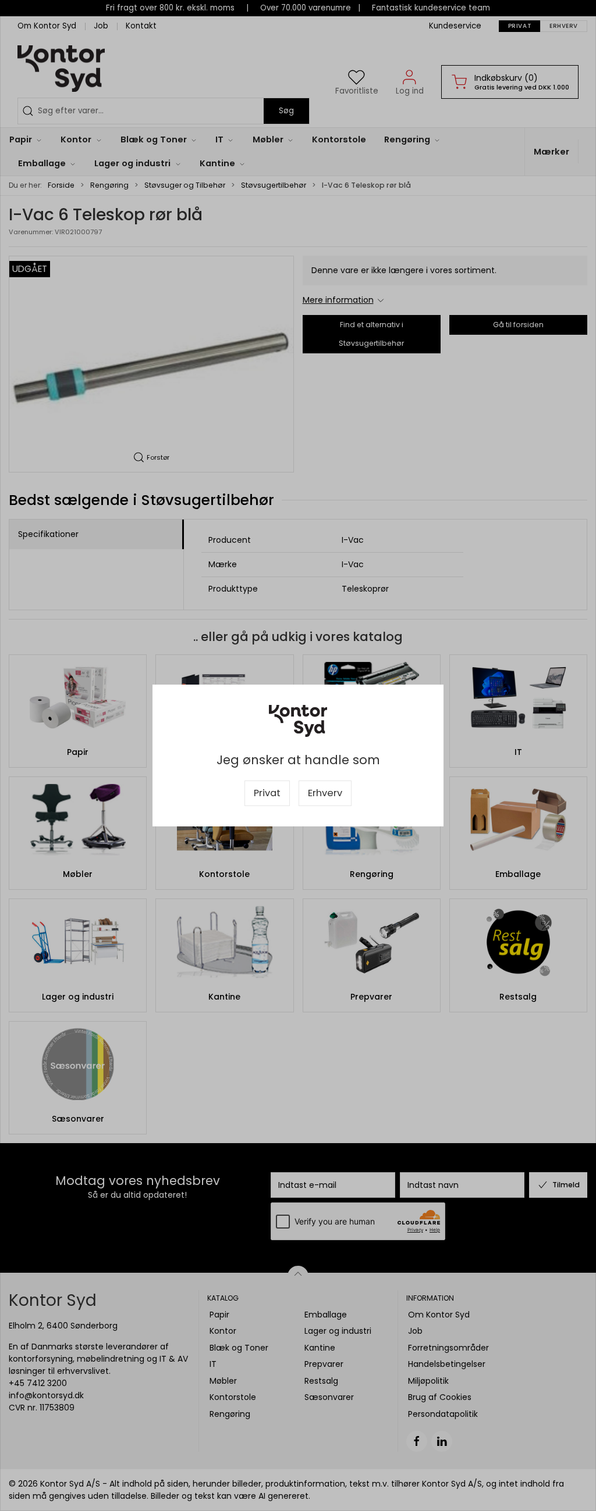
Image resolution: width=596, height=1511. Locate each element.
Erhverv (325, 793)
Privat (267, 793)
